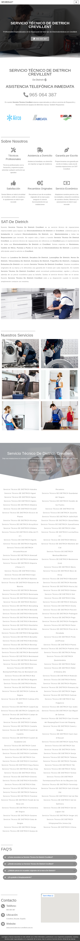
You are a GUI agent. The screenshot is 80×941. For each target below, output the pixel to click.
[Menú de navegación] (76, 2)
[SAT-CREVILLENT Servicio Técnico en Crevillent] (7, 2)
